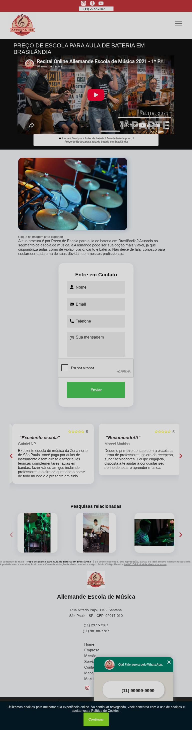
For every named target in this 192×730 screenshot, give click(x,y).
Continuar (96, 719)
